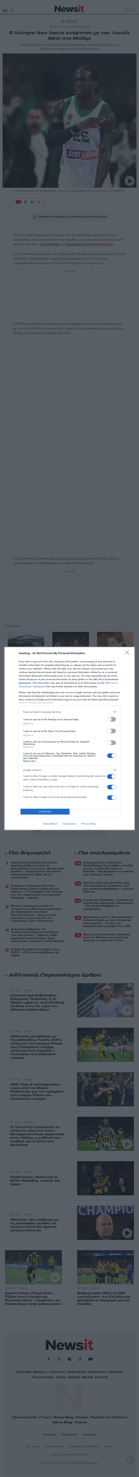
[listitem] (69, 712)
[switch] (111, 719)
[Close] (128, 653)
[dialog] (69, 738)
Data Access (69, 823)
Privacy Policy (88, 823)
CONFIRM (45, 811)
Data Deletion (50, 823)
